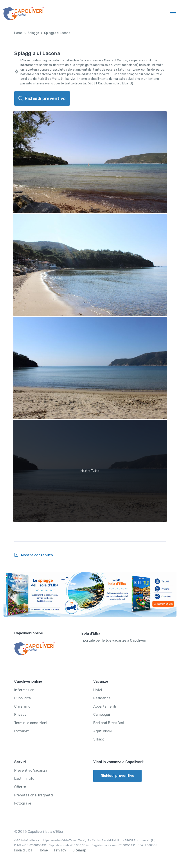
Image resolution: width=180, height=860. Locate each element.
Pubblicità (22, 698)
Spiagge (33, 33)
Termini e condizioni (30, 723)
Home (18, 33)
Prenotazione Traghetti (33, 795)
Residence (101, 698)
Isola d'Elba (23, 850)
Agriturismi (102, 731)
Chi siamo (22, 706)
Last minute (24, 778)
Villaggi (99, 739)
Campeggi (101, 714)
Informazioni (24, 690)
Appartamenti (104, 706)
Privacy (20, 714)
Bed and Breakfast (108, 723)
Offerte (20, 787)
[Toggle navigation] (173, 13)
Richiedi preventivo (45, 98)
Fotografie (22, 803)
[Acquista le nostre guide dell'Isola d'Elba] (90, 594)
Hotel (97, 690)
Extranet (21, 731)
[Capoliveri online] (23, 13)
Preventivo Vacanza (30, 770)
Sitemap (79, 850)
